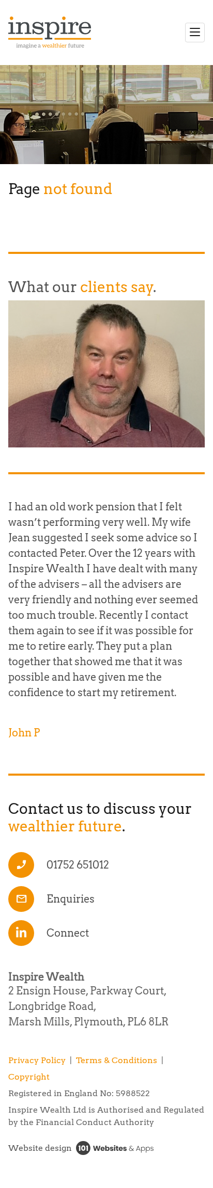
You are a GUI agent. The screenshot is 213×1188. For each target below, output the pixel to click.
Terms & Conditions (116, 1060)
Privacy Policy (37, 1060)
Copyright (29, 1077)
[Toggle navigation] (195, 32)
